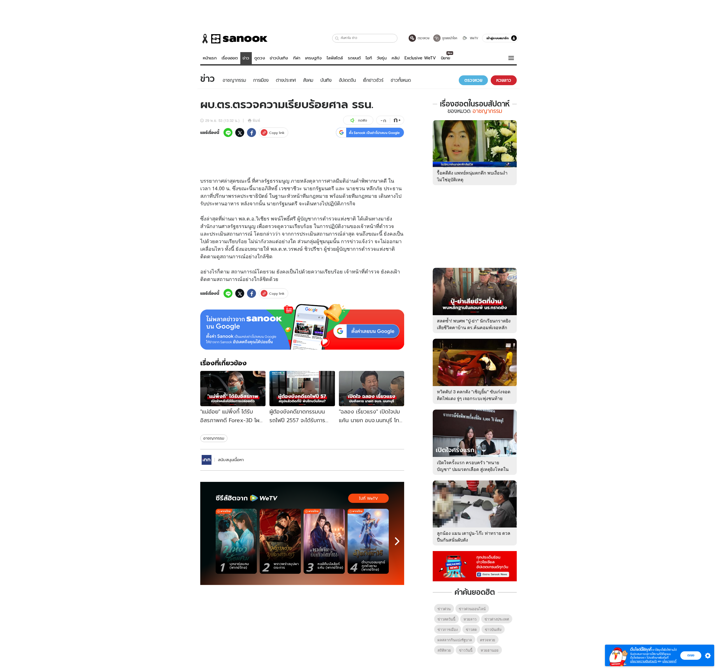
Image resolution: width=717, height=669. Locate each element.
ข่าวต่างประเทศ (497, 619)
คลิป (396, 58)
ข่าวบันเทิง (279, 58)
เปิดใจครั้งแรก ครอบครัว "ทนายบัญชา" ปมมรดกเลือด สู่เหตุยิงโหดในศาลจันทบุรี (473, 469)
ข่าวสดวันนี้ (446, 619)
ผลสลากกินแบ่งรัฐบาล (454, 639)
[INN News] (206, 460)
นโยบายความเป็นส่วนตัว (643, 661)
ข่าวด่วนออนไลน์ (472, 608)
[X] (239, 132)
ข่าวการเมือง (447, 629)
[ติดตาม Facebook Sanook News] (475, 565)
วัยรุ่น (382, 58)
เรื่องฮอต (230, 58)
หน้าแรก (210, 58)
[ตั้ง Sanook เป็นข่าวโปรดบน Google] (302, 327)
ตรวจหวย (487, 639)
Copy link (277, 132)
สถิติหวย (444, 650)
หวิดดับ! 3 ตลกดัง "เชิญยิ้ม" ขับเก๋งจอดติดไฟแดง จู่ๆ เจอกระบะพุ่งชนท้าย (473, 394)
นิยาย (445, 58)
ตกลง (690, 655)
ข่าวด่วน (444, 608)
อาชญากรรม (213, 438)
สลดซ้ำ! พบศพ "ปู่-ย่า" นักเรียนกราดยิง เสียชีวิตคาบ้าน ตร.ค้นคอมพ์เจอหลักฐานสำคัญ (474, 327)
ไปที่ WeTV (368, 498)
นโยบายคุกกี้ (669, 661)
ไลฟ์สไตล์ (335, 58)
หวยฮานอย (490, 650)
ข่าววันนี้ (465, 650)
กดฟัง (362, 120)
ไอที (369, 58)
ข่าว (246, 58)
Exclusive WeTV (420, 58)
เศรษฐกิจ (313, 58)
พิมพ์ (256, 120)
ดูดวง (259, 58)
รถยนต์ (354, 58)
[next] (397, 541)
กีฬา (296, 58)
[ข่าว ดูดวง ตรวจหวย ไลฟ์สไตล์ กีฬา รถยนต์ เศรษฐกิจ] (233, 39)
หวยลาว (470, 619)
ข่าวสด (471, 629)
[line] (228, 132)
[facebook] (251, 132)
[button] (337, 38)
